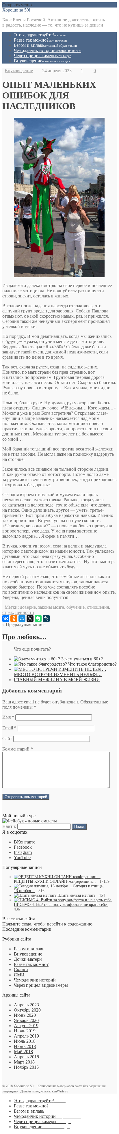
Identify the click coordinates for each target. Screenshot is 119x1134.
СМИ (19, 974)
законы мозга (51, 607)
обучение (75, 607)
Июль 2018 (25, 1041)
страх (7, 612)
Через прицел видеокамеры (41, 985)
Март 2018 (24, 1061)
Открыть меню (17, 4)
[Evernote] (38, 618)
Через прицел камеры (42, 55)
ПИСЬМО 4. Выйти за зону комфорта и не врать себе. (61, 904)
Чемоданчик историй (47, 50)
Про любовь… (24, 636)
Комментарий (17, 748)
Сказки (21, 969)
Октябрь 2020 (27, 1010)
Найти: (9, 826)
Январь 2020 (26, 1020)
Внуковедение (42, 60)
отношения (98, 607)
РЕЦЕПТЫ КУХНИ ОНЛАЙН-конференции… (55, 881)
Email (9, 727)
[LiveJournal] (46, 618)
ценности (24, 612)
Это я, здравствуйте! (40, 34)
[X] (30, 618)
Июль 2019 (25, 1030)
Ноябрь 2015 (26, 1067)
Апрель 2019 (26, 1036)
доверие (28, 607)
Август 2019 (26, 1025)
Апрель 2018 (26, 1056)
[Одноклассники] (13, 618)
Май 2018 (23, 1051)
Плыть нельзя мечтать (76, 895)
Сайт (7, 738)
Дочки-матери (28, 959)
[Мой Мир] (21, 618)
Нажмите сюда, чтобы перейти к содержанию (47, 923)
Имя (8, 717)
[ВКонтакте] (5, 618)
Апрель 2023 (26, 1004)
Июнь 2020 (25, 1015)
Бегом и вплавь (45, 45)
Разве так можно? (40, 40)
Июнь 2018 (25, 1046)
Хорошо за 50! (16, 10)
